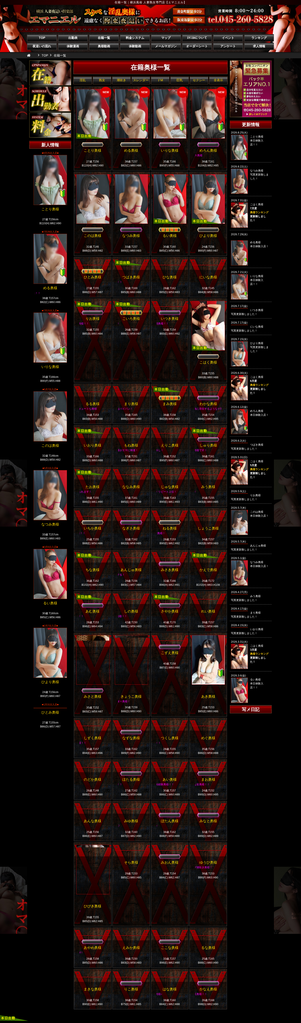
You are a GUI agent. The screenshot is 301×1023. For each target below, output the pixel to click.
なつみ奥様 (50, 524)
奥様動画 (104, 46)
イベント (228, 38)
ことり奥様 (50, 209)
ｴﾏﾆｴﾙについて (197, 38)
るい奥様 (50, 603)
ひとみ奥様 (50, 712)
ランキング (259, 38)
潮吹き (121, 80)
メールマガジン (166, 46)
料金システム (135, 38)
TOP (42, 38)
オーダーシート (197, 46)
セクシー (199, 80)
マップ (166, 38)
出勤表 (73, 38)
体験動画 (135, 46)
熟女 (102, 80)
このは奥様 (50, 445)
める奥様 (50, 288)
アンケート (228, 46)
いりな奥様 (50, 367)
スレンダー (141, 80)
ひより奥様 (50, 682)
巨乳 (180, 80)
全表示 (218, 80)
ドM (160, 80)
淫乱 (83, 80)
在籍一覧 (104, 38)
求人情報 (259, 46)
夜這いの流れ (42, 46)
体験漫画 (73, 46)
